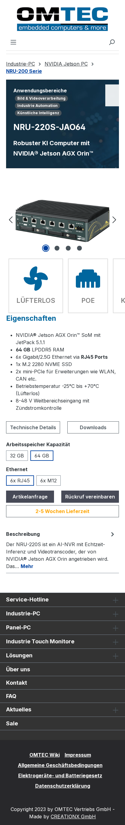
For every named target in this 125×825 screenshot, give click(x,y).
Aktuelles (18, 709)
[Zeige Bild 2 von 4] (56, 248)
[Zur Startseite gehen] (62, 19)
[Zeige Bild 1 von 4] (45, 248)
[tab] (61, 549)
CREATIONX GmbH (73, 816)
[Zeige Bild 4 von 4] (79, 248)
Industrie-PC (23, 613)
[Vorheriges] (10, 219)
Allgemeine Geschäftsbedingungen (60, 765)
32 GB (17, 456)
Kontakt (16, 683)
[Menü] (13, 42)
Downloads (93, 427)
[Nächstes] (114, 219)
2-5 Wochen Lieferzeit (62, 511)
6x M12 (48, 481)
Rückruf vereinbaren (90, 497)
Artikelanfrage (30, 497)
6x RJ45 (20, 481)
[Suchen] (111, 42)
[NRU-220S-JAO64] (62, 219)
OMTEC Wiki (44, 755)
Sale (12, 723)
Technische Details (33, 427)
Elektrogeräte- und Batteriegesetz (60, 775)
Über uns (18, 669)
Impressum (78, 755)
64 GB (42, 456)
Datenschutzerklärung (62, 786)
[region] (62, 219)
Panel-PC (18, 627)
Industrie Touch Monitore (40, 641)
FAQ (11, 696)
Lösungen (19, 655)
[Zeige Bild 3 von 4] (68, 248)
